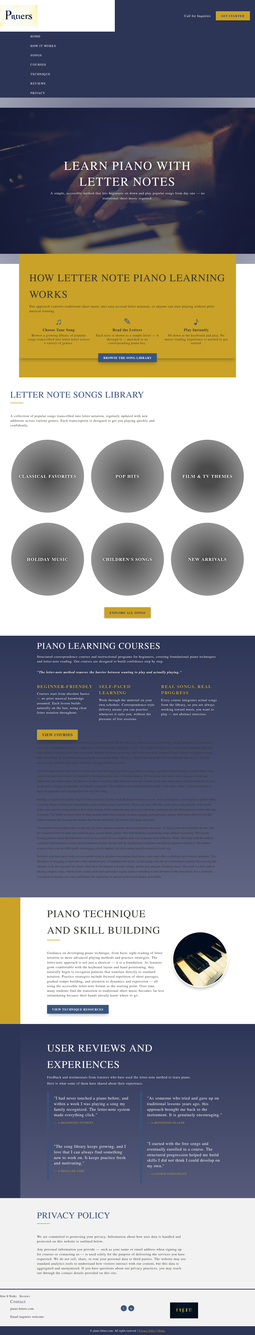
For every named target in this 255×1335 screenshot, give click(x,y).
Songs (36, 55)
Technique (40, 74)
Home (35, 36)
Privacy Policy (147, 1330)
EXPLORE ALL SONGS (127, 612)
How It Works (43, 46)
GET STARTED (233, 16)
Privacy (37, 93)
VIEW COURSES (57, 734)
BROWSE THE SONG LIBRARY (127, 358)
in (131, 1308)
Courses (38, 64)
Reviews (38, 83)
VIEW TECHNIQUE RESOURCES (77, 1009)
